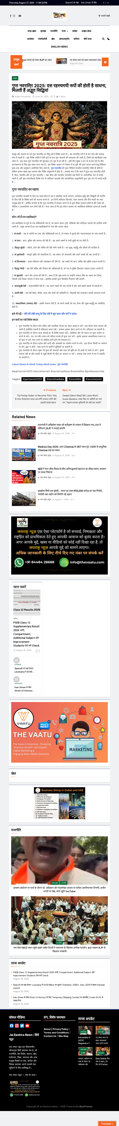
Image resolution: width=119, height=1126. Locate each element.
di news (51, 364)
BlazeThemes (85, 1106)
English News (59, 46)
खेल (53, 38)
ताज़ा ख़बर (32, 31)
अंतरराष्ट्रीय (64, 38)
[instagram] (14, 16)
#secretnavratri (94, 379)
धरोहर (74, 31)
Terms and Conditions (56, 1032)
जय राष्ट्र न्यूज (45, 433)
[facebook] (10, 16)
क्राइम (43, 31)
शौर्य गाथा (88, 38)
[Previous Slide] (104, 2)
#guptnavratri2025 (32, 379)
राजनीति (53, 31)
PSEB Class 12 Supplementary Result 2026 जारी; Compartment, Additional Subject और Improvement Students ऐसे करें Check (26, 634)
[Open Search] (103, 39)
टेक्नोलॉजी (42, 38)
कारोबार (30, 38)
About (47, 1029)
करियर (76, 38)
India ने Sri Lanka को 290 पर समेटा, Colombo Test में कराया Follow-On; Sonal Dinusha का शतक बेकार (83, 3)
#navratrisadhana (55, 379)
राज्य (64, 31)
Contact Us (50, 1036)
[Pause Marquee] (105, 62)
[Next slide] (108, 2)
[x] (17, 16)
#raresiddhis (75, 379)
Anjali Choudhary (23, 96)
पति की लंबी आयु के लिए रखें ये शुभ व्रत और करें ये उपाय (50, 313)
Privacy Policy (60, 1029)
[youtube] (20, 16)
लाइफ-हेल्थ (86, 31)
